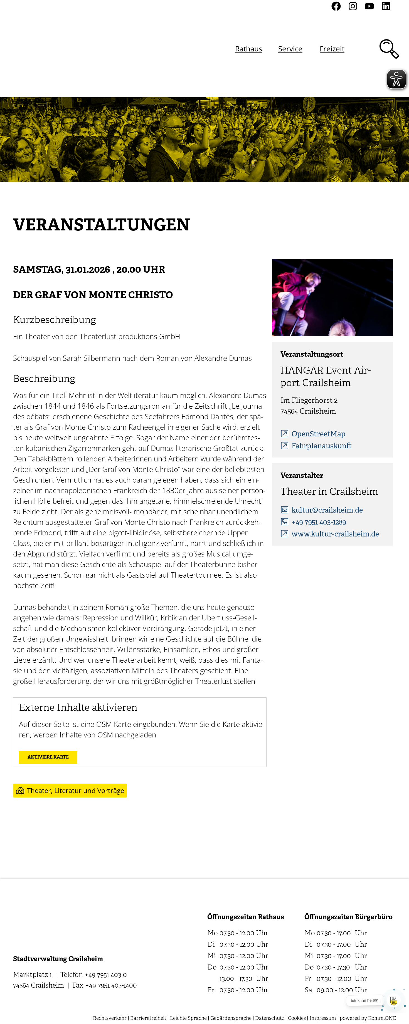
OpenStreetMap (319, 434)
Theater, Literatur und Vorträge (75, 790)
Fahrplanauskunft (322, 446)
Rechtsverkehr (110, 1018)
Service (290, 49)
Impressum (322, 1018)
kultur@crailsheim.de (327, 510)
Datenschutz (269, 1018)
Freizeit (332, 49)
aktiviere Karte (48, 757)
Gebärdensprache (231, 1018)
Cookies (297, 1018)
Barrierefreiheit (148, 1018)
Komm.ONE (382, 1018)
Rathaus (248, 49)
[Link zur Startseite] (42, 49)
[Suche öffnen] (389, 49)
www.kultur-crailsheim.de (335, 534)
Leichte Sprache (188, 1018)
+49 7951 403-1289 (319, 522)
